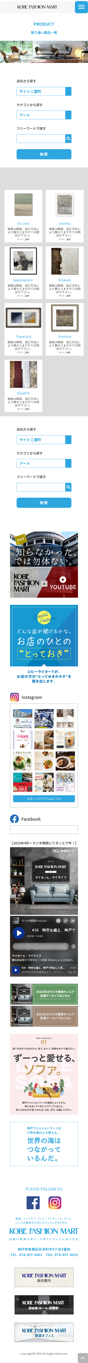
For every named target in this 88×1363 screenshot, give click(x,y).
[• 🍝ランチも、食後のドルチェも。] (44, 761)
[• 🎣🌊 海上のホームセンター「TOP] (44, 718)
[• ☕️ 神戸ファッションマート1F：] (65, 739)
